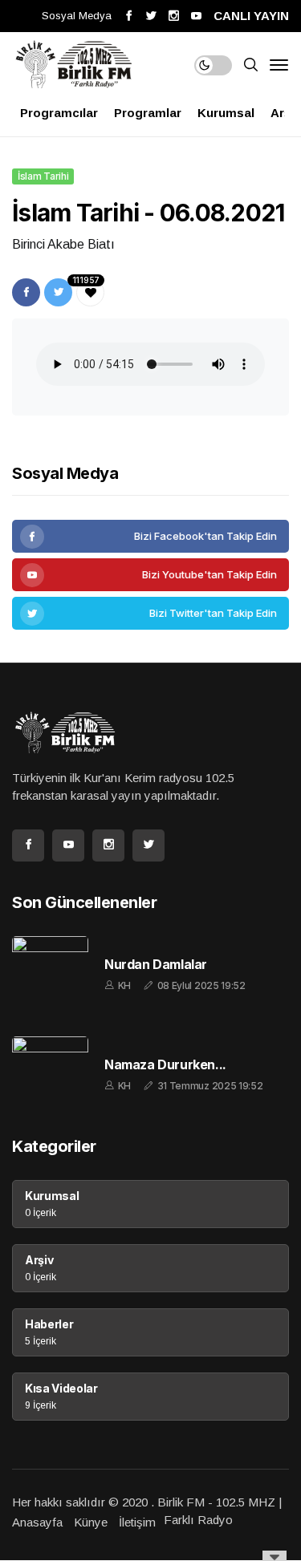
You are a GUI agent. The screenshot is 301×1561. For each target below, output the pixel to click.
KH (124, 985)
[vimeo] (150, 613)
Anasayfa (37, 1522)
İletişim (137, 1522)
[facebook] (150, 536)
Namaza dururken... (165, 1064)
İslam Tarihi (43, 176)
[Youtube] (150, 574)
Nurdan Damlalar (155, 964)
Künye (91, 1522)
